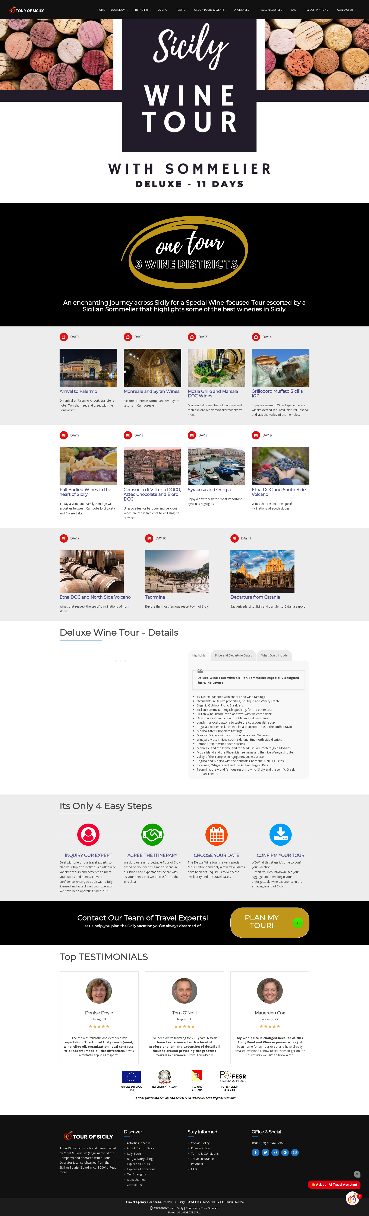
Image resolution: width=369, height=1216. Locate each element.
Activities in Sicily (138, 1143)
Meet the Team (137, 1180)
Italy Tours (134, 1153)
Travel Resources (270, 9)
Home (101, 9)
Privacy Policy (200, 1148)
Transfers (142, 9)
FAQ (293, 9)
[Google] (285, 1152)
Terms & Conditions (205, 1153)
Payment (197, 1164)
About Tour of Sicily (140, 1148)
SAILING (163, 9)
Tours (181, 9)
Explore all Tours (138, 1164)
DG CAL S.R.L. (192, 1212)
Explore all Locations (141, 1169)
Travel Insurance (202, 1159)
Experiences (242, 9)
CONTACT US (345, 9)
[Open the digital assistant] (352, 1198)
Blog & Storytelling (140, 1159)
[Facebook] (255, 1152)
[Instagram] (275, 1152)
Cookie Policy (200, 1143)
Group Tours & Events (209, 9)
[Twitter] (265, 1152)
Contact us (134, 1185)
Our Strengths (136, 1174)
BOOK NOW (118, 9)
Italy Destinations (316, 9)
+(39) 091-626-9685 (272, 1143)
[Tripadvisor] (295, 1152)
